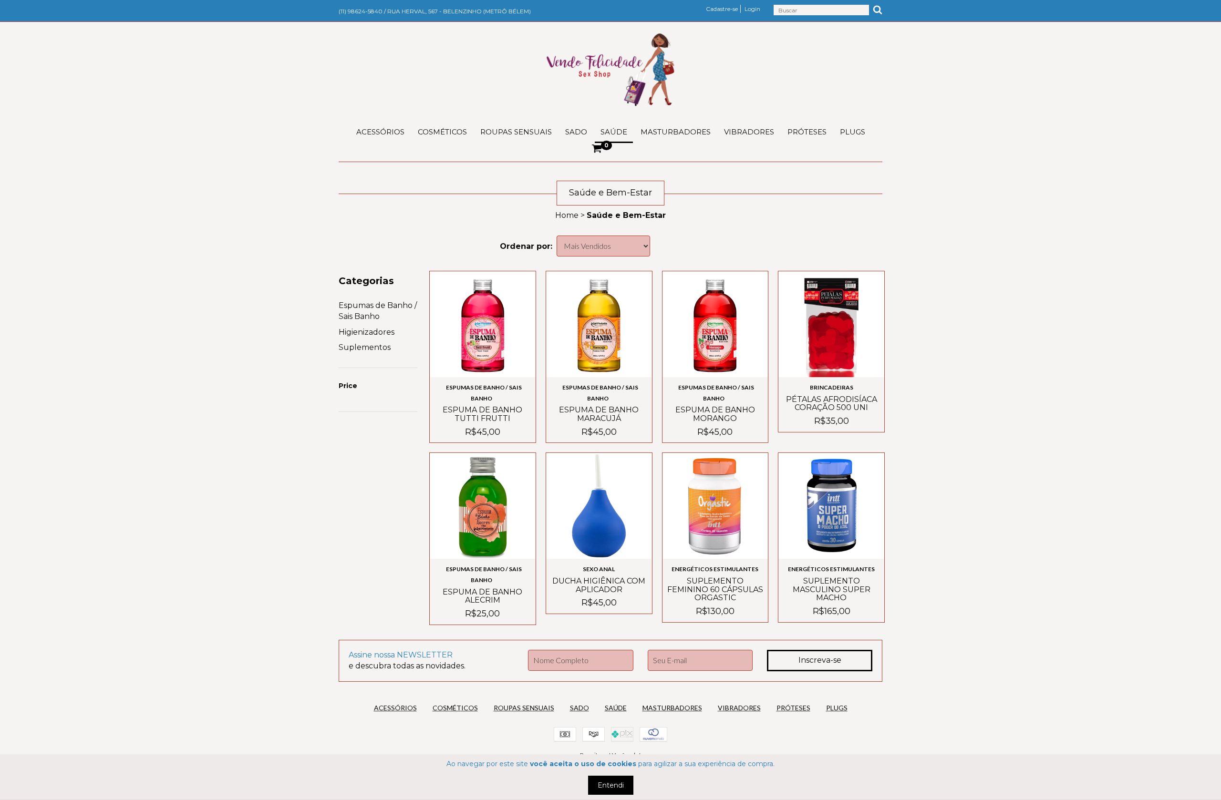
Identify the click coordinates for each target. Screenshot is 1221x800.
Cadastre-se (722, 8)
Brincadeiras (831, 387)
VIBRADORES (749, 131)
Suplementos (365, 347)
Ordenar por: (526, 246)
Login (752, 8)
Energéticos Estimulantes (715, 569)
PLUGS (852, 131)
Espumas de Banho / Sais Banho (484, 393)
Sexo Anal (599, 569)
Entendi (611, 785)
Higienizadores (366, 332)
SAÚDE (613, 131)
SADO (576, 131)
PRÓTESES (807, 131)
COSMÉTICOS (442, 131)
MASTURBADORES (676, 131)
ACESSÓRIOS (380, 131)
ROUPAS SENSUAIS (516, 131)
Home (567, 215)
